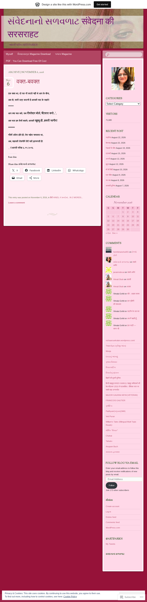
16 (128, 221)
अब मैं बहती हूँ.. (132, 318)
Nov (8, 81)
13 (113, 221)
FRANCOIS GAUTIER (115, 400)
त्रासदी (108, 153)
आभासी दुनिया (110, 186)
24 (133, 225)
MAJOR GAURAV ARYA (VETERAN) (122, 395)
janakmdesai (118, 272)
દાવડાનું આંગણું (112, 356)
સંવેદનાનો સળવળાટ (121, 262)
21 (118, 225)
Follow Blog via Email (122, 463)
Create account (112, 506)
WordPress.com (113, 528)
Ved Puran (110, 416)
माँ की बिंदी (109, 169)
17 (133, 221)
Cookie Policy (70, 596)
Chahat (109, 436)
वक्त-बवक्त (28, 82)
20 (113, 225)
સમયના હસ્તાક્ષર (113, 452)
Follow (111, 485)
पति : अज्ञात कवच (133, 294)
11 (138, 216)
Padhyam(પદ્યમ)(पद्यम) (115, 411)
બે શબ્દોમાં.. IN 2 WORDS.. (71, 197)
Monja (108, 351)
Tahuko (109, 441)
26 (108, 229)
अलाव (129, 286)
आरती (108, 159)
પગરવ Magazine (63, 54)
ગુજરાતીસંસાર (111, 362)
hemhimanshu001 (121, 252)
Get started (102, 4)
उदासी (129, 279)
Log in (108, 512)
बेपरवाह (108, 143)
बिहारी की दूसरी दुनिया (113, 378)
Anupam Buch (112, 446)
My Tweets (110, 544)
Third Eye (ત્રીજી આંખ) (116, 346)
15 (123, 221)
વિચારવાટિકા (111, 367)
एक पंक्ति (109, 175)
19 (108, 225)
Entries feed (111, 517)
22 (123, 225)
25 (138, 225)
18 (138, 221)
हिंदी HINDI (54, 197)
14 (118, 221)
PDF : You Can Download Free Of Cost (26, 61)
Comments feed (113, 522)
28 (118, 229)
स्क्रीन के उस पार (133, 311)
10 (133, 216)
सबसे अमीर (131, 272)
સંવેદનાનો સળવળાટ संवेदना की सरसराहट (61, 29)
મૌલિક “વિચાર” (112, 430)
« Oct (108, 233)
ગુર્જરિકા (109, 406)
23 (128, 225)
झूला (107, 164)
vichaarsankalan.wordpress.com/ (120, 340)
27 (113, 229)
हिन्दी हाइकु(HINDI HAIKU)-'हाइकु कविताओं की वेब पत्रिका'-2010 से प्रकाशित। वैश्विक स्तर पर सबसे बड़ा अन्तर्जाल (123, 386)
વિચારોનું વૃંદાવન (112, 373)
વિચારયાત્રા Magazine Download (34, 54)
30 (128, 229)
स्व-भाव (108, 180)
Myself (9, 54)
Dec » (114, 233)
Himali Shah (118, 279)
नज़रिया (108, 137)
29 (123, 229)
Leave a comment (16, 203)
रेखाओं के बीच (110, 148)
